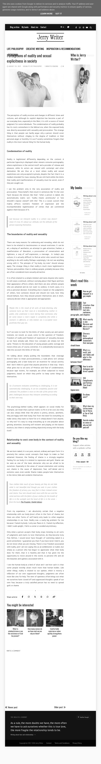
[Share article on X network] (35, 596)
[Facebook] (76, 27)
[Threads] (83, 27)
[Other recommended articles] (61, 618)
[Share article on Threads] (41, 596)
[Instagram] (79, 27)
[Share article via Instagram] (28, 596)
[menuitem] (16, 49)
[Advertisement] (82, 144)
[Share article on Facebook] (22, 596)
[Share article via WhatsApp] (47, 596)
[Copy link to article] (53, 596)
